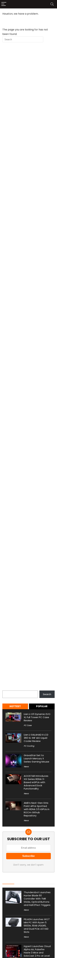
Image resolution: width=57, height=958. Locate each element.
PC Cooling (29, 746)
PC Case (28, 725)
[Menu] (4, 4)
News (26, 766)
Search (6, 688)
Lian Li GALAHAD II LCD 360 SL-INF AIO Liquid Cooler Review (36, 738)
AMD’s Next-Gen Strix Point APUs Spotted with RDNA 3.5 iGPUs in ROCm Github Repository (36, 809)
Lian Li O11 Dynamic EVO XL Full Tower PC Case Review (37, 717)
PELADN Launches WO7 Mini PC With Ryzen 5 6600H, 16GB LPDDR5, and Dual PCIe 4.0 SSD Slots (37, 926)
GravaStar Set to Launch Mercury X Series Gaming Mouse (36, 758)
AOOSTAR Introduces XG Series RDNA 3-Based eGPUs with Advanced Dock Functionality (36, 782)
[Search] (52, 4)
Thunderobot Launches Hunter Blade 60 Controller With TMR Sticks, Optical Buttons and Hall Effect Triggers (37, 899)
